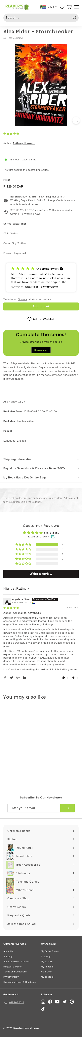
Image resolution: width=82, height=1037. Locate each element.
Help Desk (46, 971)
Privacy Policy (11, 977)
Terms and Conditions (15, 971)
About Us (8, 951)
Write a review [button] (41, 573)
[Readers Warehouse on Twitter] (64, 1002)
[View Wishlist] (62, 7)
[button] (11, 133)
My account (47, 977)
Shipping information (17, 459)
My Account (47, 966)
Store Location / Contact (16, 961)
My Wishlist (47, 961)
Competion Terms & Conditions (20, 982)
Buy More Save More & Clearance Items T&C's (34, 468)
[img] (11, 608)
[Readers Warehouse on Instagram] (43, 1002)
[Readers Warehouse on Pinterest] (72, 1002)
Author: (19, 143)
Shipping (22, 299)
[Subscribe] (67, 808)
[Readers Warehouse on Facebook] (50, 1002)
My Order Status (50, 951)
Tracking (46, 956)
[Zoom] (76, 120)
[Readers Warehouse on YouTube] (57, 1002)
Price (6, 179)
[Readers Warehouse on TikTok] (43, 1009)
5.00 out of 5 (51, 533)
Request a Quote (12, 966)
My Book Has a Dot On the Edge (25, 477)
